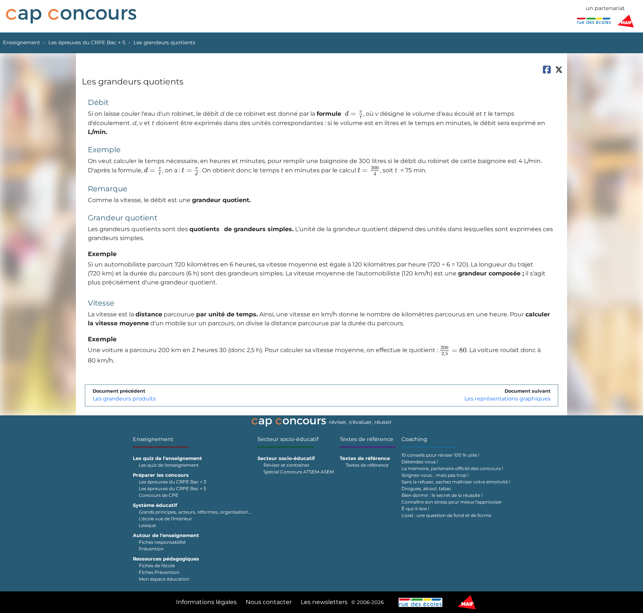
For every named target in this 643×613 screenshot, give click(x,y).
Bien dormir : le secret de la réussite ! (442, 495)
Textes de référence (366, 439)
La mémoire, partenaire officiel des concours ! (452, 468)
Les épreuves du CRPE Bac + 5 (86, 42)
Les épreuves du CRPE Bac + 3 (172, 482)
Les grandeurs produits (124, 398)
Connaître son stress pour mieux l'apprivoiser (452, 502)
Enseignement (21, 42)
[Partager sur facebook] (546, 69)
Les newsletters (324, 602)
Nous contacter (269, 602)
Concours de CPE (158, 495)
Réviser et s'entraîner (286, 465)
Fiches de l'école (157, 565)
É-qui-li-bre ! (415, 508)
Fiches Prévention (159, 572)
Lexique (147, 525)
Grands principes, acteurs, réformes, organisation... (195, 512)
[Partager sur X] (559, 69)
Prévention (151, 549)
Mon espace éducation (164, 579)
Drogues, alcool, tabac (426, 488)
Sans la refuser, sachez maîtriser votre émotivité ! (456, 482)
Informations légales (206, 602)
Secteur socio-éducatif (288, 439)
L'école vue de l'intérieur (165, 518)
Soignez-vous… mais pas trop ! (435, 475)
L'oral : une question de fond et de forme (446, 515)
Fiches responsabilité (162, 542)
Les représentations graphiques (507, 398)
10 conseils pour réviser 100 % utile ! (440, 455)
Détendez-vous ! (420, 461)
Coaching (414, 439)
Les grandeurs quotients (164, 42)
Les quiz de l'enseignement (169, 465)
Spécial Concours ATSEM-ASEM (298, 472)
